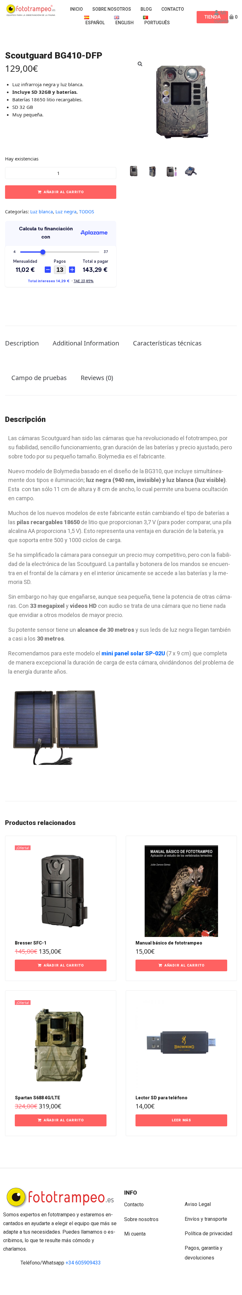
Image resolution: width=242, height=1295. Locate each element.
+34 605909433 (83, 1263)
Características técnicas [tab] (167, 343)
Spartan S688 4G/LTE (37, 1097)
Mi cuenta (135, 1234)
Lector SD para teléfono (161, 1097)
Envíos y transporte (206, 1219)
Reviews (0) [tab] (97, 377)
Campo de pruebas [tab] (39, 377)
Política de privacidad (208, 1233)
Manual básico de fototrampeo (168, 942)
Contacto (134, 1205)
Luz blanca (41, 212)
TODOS (86, 212)
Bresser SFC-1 (30, 942)
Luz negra (66, 212)
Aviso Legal (198, 1204)
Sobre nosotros (141, 1219)
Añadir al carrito (64, 192)
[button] (140, 63)
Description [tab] (22, 343)
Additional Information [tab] (86, 343)
